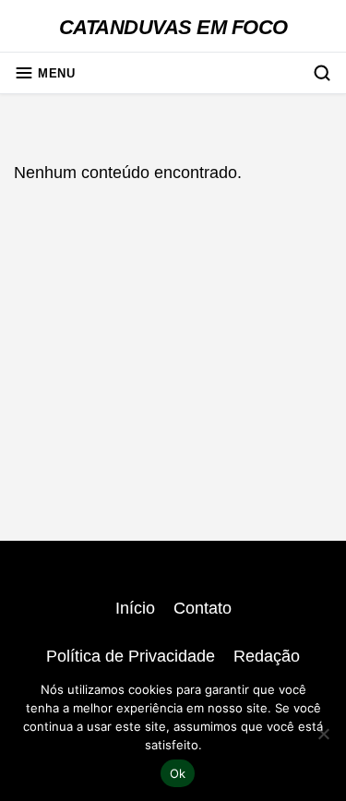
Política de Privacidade (130, 656)
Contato (202, 608)
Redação (266, 656)
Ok (178, 773)
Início (135, 608)
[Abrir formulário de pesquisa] (322, 73)
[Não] (323, 733)
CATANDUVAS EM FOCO (173, 27)
